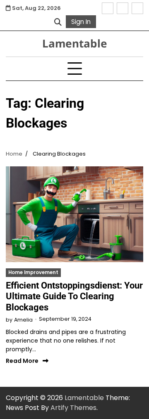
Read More (22, 361)
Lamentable (74, 43)
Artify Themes (73, 407)
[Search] (58, 22)
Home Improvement (33, 272)
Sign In (81, 21)
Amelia (23, 319)
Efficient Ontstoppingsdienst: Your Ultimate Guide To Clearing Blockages (74, 296)
